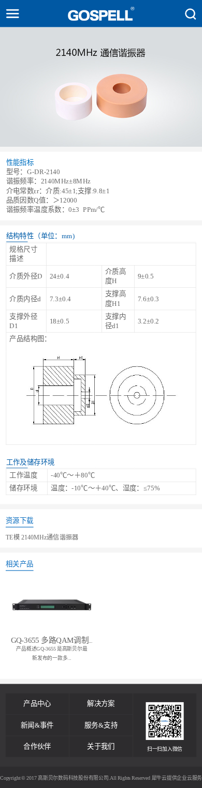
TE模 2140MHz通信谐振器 (42, 537)
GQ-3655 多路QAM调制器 (53, 640)
